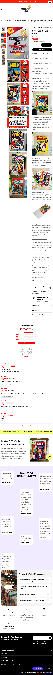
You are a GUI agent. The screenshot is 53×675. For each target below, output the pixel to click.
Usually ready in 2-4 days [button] (42, 301)
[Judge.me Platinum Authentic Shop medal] (22, 351)
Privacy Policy (43, 643)
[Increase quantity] (38, 45)
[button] (35, 36)
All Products (39, 27)
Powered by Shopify (18, 664)
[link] (36, 318)
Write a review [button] (26, 343)
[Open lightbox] (25, 29)
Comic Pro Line (9, 664)
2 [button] (24, 425)
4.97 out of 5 (30, 328)
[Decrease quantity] (33, 45)
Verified (26, 356)
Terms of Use (35, 643)
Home (33, 27)
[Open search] (48, 9)
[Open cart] (51, 9)
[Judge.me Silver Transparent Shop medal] (29, 351)
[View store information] (50, 299)
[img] (4, 364)
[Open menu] (1, 9)
